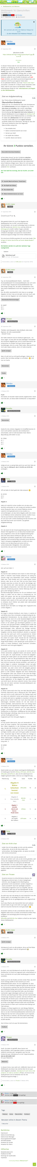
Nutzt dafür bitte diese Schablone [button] (11, 152)
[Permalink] (14, 215)
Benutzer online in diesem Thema (14, 1120)
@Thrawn (23, 772)
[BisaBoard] (4, 2)
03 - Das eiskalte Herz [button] (7, 189)
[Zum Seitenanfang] (34, 1164)
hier (8, 167)
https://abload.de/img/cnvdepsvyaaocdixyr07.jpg (17, 54)
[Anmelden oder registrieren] (30, 2)
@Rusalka (4, 774)
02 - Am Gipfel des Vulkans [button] (9, 185)
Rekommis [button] (4, 1061)
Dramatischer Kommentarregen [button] (10, 299)
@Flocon (12, 774)
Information (18, 60)
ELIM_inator (19, 261)
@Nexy (18, 772)
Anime (11, 1114)
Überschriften (18, 1114)
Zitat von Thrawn (8, 874)
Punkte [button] (4, 373)
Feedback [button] (4, 1027)
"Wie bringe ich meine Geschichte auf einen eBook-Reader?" (18, 239)
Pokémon (5, 1114)
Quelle (17, 56)
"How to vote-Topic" (28, 83)
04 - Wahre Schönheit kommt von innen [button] (12, 194)
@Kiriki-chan (16, 227)
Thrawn (18, 1080)
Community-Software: (18, 1160)
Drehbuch (30, 114)
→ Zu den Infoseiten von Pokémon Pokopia (18, 33)
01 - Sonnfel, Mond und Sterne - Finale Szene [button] (14, 181)
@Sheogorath (5, 229)
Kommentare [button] (5, 366)
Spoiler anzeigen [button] (6, 351)
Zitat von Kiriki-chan (9, 843)
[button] (34, 2)
